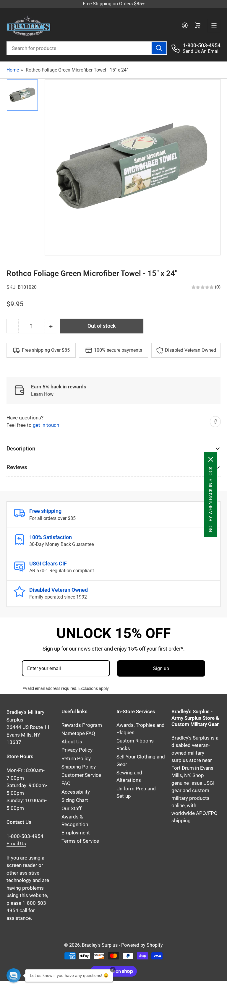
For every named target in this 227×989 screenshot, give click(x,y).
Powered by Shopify (142, 945)
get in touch (46, 425)
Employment (75, 833)
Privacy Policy (77, 750)
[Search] (159, 48)
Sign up (161, 668)
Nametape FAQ (78, 733)
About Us (71, 742)
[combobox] (87, 48)
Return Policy (76, 758)
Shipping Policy (78, 767)
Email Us (16, 844)
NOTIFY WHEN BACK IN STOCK (210, 499)
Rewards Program (81, 725)
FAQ (66, 783)
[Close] (210, 459)
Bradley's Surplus (100, 945)
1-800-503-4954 (201, 45)
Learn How (42, 394)
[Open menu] (213, 25)
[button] (14, 975)
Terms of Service (80, 841)
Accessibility (75, 792)
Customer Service (81, 775)
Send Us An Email (201, 51)
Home (13, 70)
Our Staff (71, 808)
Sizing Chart (74, 800)
